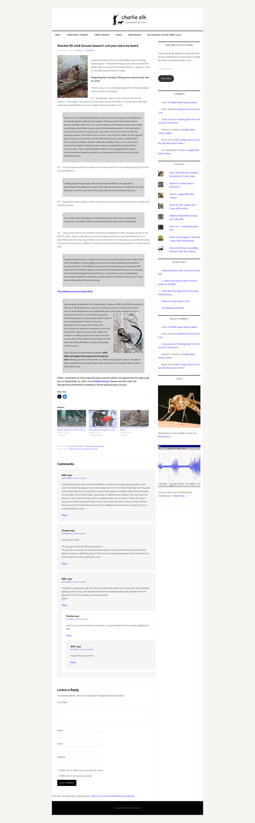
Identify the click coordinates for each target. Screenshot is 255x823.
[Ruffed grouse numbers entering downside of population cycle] (103, 418)
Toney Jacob (167, 119)
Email (60, 744)
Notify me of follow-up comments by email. (81, 770)
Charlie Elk (130, 19)
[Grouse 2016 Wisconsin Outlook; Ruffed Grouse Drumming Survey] (71, 418)
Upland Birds (98, 446)
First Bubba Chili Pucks (173, 308)
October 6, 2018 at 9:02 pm (77, 619)
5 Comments (89, 50)
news (78, 449)
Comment (62, 702)
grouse (72, 449)
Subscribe (166, 78)
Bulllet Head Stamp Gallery (184, 102)
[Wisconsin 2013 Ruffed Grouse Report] (134, 418)
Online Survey (101, 381)
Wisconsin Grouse (89, 449)
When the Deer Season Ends (176, 301)
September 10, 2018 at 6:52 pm (74, 478)
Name (60, 730)
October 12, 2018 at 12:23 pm (81, 649)
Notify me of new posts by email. (76, 776)
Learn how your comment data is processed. (112, 796)
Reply (64, 515)
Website (61, 757)
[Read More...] (164, 436)
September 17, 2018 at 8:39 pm (73, 534)
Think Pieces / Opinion (83, 446)
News (70, 446)
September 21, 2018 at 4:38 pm (74, 582)
